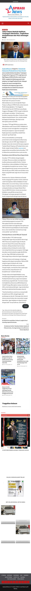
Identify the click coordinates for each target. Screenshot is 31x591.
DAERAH (26, 575)
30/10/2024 (10, 39)
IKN (21, 575)
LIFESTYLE (16, 577)
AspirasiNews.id (7, 69)
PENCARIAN (20, 579)
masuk (9, 406)
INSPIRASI (16, 575)
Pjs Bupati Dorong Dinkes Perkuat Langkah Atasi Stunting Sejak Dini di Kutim (14, 320)
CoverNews (22, 586)
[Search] (28, 23)
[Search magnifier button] (28, 415)
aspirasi (21, 148)
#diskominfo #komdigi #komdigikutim (13, 310)
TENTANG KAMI (11, 579)
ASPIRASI (9, 575)
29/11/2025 (8, 395)
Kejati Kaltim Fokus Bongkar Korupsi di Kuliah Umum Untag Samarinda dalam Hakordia (7, 359)
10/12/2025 (8, 364)
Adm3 (4, 364)
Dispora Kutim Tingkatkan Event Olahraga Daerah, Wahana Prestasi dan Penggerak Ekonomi (7, 390)
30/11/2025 (23, 366)
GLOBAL (22, 577)
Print (25, 306)
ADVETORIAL (5, 29)
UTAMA (3, 575)
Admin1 (4, 39)
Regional (10, 351)
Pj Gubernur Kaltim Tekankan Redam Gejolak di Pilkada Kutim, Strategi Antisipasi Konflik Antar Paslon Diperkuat (16, 326)
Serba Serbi (5, 352)
